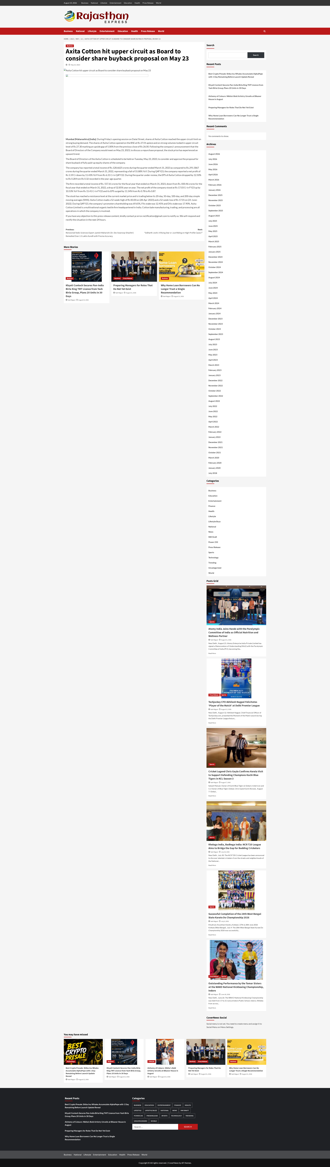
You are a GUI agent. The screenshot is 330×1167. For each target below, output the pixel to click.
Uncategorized (214, 568)
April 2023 (213, 360)
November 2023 (215, 324)
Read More (212, 653)
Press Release (148, 3)
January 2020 (214, 468)
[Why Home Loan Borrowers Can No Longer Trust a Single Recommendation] (182, 266)
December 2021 (215, 442)
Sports (211, 552)
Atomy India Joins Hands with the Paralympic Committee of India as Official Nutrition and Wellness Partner (234, 632)
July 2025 (212, 221)
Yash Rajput (71, 300)
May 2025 (212, 231)
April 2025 (213, 236)
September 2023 (215, 334)
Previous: (100, 233)
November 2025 (215, 200)
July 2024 (212, 282)
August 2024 (214, 277)
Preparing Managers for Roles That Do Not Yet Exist (231, 107)
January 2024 (214, 313)
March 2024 (213, 303)
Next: (173, 231)
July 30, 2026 (225, 852)
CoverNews (173, 1163)
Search (210, 45)
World (158, 3)
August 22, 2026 (83, 300)
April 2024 (213, 298)
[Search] (264, 31)
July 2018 (212, 473)
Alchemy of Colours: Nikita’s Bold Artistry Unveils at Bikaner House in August (234, 97)
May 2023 (212, 355)
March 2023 (213, 365)
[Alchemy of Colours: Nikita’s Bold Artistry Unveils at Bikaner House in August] (165, 1052)
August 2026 (214, 154)
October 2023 (214, 329)
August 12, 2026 (226, 709)
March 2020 (213, 457)
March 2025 (213, 241)
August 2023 (214, 339)
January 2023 (214, 375)
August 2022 (214, 401)
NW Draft (212, 537)
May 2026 (212, 169)
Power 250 (213, 542)
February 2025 (214, 246)
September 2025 (215, 210)
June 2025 (213, 226)
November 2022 (215, 385)
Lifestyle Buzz (214, 521)
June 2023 (213, 349)
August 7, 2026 (225, 782)
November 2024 (215, 262)
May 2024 (212, 293)
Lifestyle (103, 3)
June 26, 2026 (225, 994)
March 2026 (213, 179)
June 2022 (213, 411)
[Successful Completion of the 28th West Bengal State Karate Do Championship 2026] (236, 890)
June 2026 (213, 164)
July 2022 (212, 406)
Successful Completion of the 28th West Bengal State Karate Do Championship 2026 (234, 915)
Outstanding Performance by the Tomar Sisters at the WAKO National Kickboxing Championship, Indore (235, 987)
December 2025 (215, 195)
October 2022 (214, 391)
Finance (211, 506)
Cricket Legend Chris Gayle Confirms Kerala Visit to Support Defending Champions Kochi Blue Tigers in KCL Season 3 (235, 775)
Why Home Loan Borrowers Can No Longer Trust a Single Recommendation (180, 289)
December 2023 (215, 318)
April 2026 (213, 174)
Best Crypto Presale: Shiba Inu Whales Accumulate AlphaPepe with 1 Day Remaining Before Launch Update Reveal (235, 75)
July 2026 (212, 159)
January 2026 (214, 190)
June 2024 (213, 288)
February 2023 (214, 370)
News (210, 532)
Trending (212, 562)
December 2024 (215, 257)
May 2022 (212, 416)
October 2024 (214, 267)
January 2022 (214, 437)
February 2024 (214, 308)
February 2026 (214, 185)
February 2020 (214, 463)
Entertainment (115, 3)
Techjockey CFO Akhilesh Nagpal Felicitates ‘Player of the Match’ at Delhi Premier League (234, 703)
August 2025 (214, 216)
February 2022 (214, 432)
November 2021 (215, 447)
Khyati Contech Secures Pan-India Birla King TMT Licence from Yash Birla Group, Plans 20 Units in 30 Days (85, 291)
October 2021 (214, 452)
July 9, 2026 (225, 921)
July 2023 (212, 344)
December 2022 (215, 380)
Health (137, 3)
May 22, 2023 (75, 65)
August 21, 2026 (131, 293)
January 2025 (214, 252)
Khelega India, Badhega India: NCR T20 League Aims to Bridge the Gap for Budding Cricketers (234, 846)
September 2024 (215, 272)
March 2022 (213, 427)
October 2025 (214, 205)
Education (128, 3)
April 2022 (213, 421)
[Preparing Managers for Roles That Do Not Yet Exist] (134, 266)
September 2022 (215, 396)
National (94, 3)
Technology (213, 557)
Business (84, 3)
